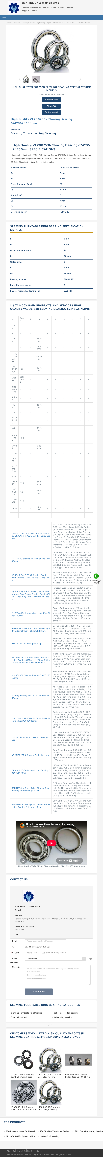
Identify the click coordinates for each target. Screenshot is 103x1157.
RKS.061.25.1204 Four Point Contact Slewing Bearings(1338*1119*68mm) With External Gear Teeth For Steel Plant (31, 660)
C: (12, 201)
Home (9, 23)
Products (16, 23)
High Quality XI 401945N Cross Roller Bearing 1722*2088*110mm (31, 719)
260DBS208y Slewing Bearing (26, 644)
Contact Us (21, 1151)
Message (15, 967)
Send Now (39, 991)
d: (12, 179)
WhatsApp (52, 106)
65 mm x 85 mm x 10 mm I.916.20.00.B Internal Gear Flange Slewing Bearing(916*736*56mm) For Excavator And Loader (31, 596)
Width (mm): (17, 195)
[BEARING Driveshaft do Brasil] (14, 7)
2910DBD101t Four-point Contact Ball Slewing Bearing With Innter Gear (31, 806)
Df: (12, 206)
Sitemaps (39, 1151)
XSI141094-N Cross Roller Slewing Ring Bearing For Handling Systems (30, 789)
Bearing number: (19, 212)
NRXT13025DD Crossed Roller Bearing (30, 755)
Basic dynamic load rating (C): (25, 291)
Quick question (14, 961)
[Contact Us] (96, 578)
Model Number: (18, 167)
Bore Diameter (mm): (20, 285)
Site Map (31, 1151)
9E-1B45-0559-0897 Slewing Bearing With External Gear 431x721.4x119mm (31, 629)
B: (12, 173)
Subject (15, 953)
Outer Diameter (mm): (22, 184)
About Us (11, 1151)
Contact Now (51, 100)
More (50, 1025)
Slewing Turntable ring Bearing (33, 23)
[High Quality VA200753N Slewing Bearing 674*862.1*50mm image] (51, 50)
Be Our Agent (51, 112)
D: (12, 190)
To (13, 947)
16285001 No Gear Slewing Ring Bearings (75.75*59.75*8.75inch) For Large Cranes (31, 536)
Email (14, 941)
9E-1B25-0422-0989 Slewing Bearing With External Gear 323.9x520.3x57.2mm (31, 578)
